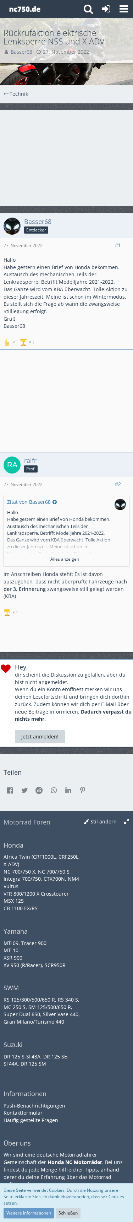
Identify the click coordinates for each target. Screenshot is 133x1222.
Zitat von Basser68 (29, 501)
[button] (124, 9)
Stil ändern (103, 821)
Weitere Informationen (28, 1213)
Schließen (68, 1213)
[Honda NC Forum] (24, 9)
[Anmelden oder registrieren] (106, 9)
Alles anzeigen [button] (64, 559)
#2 (118, 484)
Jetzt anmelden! (40, 736)
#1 (118, 245)
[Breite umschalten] (126, 822)
